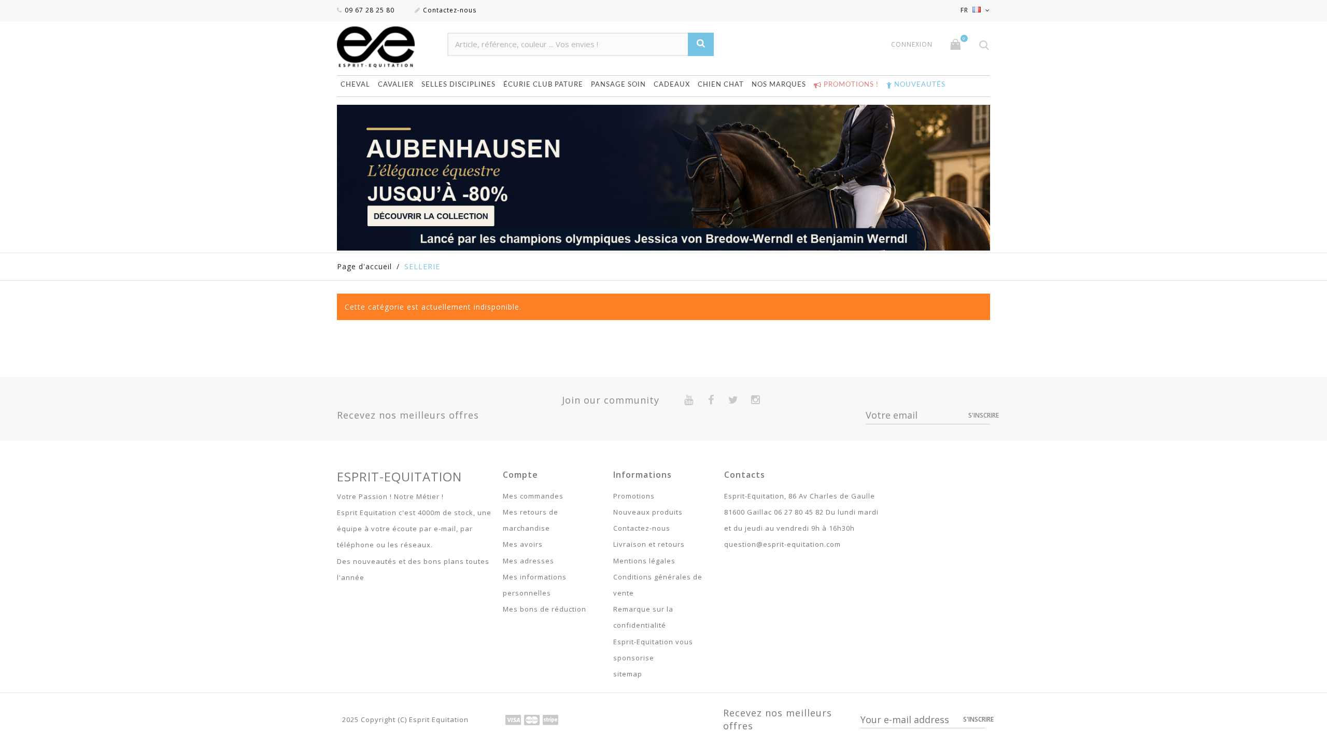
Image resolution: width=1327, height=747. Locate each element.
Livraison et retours (649, 544)
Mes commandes (533, 496)
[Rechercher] (701, 44)
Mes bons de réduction (544, 609)
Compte (520, 474)
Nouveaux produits (648, 512)
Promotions (634, 496)
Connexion (912, 44)
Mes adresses (528, 560)
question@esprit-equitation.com (782, 544)
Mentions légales (644, 560)
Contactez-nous (449, 10)
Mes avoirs (523, 544)
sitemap (627, 674)
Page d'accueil (364, 266)
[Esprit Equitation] (387, 46)
